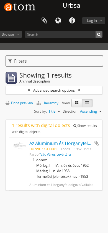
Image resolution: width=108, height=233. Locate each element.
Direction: (70, 111)
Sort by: (40, 111)
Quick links (72, 21)
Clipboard (44, 21)
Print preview (21, 102)
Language (58, 21)
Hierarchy (50, 102)
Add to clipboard (96, 143)
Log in (92, 20)
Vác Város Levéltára (55, 154)
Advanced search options (54, 90)
